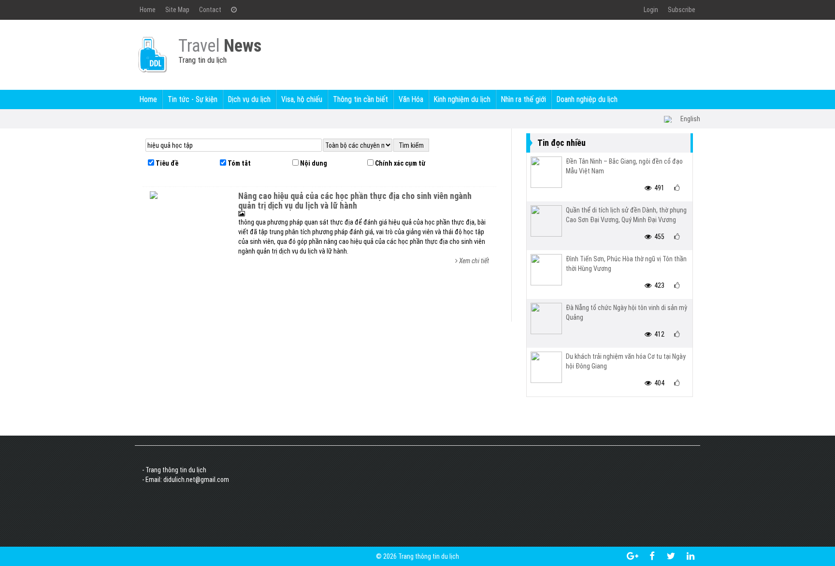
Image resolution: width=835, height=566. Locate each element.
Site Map (177, 10)
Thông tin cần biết (360, 99)
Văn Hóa (411, 99)
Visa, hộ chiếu (301, 99)
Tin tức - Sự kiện (192, 99)
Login (651, 10)
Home (148, 10)
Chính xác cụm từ (399, 163)
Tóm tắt (238, 163)
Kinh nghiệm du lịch (462, 99)
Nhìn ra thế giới (523, 99)
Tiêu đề (166, 163)
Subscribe (681, 10)
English (690, 119)
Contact (210, 10)
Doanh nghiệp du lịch (587, 99)
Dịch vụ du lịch (249, 99)
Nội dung (313, 163)
